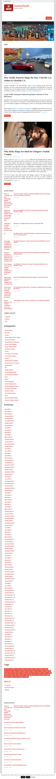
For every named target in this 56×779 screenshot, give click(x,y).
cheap (31, 669)
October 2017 (8, 599)
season (49, 672)
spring (19, 674)
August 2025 (8, 425)
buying (27, 669)
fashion (14, 670)
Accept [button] (23, 777)
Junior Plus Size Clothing (11, 374)
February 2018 (8, 590)
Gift (6, 367)
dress (6, 670)
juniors (14, 672)
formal (29, 670)
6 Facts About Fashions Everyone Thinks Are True (17, 738)
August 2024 (8, 446)
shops (11, 674)
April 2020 (7, 534)
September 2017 (9, 602)
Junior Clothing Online (10, 372)
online (34, 672)
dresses (10, 670)
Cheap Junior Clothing (11, 344)
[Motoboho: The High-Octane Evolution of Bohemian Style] (8, 223)
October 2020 (8, 520)
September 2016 (9, 629)
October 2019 (8, 548)
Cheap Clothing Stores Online (12, 337)
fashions (19, 670)
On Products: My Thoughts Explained (14, 722)
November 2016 (9, 625)
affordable (13, 669)
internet (6, 672)
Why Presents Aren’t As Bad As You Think (15, 727)
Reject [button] (28, 777)
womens (26, 676)
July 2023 (7, 476)
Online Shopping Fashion (11, 386)
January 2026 (8, 418)
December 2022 (9, 481)
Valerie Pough (16, 83)
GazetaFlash (21, 6)
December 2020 (9, 516)
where (16, 676)
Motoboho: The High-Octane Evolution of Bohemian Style (28, 223)
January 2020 (8, 541)
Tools (6, 395)
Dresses (7, 358)
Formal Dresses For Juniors (12, 363)
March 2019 (8, 564)
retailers (45, 672)
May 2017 (7, 611)
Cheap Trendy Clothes (10, 346)
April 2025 (7, 434)
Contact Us (8, 685)
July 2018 (7, 583)
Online (6, 379)
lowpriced (24, 672)
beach (18, 669)
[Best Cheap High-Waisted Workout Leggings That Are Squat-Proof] (8, 277)
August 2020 (8, 525)
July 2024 (7, 448)
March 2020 (8, 537)
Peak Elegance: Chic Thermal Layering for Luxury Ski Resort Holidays (32, 300)
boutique (23, 669)
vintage (47, 674)
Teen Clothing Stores (10, 393)
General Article (8, 365)
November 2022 (9, 483)
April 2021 (7, 506)
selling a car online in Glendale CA (30, 91)
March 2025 (8, 437)
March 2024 (8, 458)
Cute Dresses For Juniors (11, 353)
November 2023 (9, 467)
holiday (42, 670)
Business (7, 332)
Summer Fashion (9, 390)
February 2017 (8, 618)
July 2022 (7, 492)
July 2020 (7, 527)
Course (7, 351)
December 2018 (9, 571)
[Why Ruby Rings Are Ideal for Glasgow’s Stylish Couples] (28, 135)
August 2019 (8, 553)
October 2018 (8, 576)
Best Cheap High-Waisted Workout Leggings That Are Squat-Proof (31, 277)
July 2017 (7, 606)
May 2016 (7, 639)
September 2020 (9, 523)
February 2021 (8, 511)
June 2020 (7, 530)
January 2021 (8, 513)
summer (31, 674)
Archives (7, 319)
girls (38, 670)
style (27, 674)
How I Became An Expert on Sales (13, 754)
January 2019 (8, 569)
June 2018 (7, 585)
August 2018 (8, 581)
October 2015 (8, 655)
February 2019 (8, 567)
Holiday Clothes (9, 370)
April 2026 (7, 411)
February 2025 (8, 439)
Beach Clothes (8, 330)
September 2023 (9, 472)
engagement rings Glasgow (21, 159)
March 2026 (8, 413)
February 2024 (8, 460)
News (5, 75)
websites (6, 676)
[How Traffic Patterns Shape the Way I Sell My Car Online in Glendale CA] (28, 61)
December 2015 (9, 650)
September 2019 (9, 551)
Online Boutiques (9, 381)
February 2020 (8, 539)
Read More (44, 112)
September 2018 (9, 578)
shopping (7, 674)
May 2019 (7, 560)
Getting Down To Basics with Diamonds (14, 749)
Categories (7, 316)
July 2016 (7, 634)
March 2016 (8, 643)
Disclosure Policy (9, 687)
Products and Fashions (11, 388)
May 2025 (7, 432)
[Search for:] (40, 18)
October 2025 (8, 423)
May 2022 (7, 497)
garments (34, 670)
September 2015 (9, 657)
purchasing (39, 672)
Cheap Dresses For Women (12, 342)
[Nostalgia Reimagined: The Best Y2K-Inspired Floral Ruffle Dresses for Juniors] (8, 241)
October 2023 (8, 469)
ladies (19, 672)
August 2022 (8, 490)
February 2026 (8, 416)
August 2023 (8, 474)
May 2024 (7, 453)
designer (45, 669)
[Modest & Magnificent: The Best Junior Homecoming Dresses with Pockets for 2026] (8, 210)
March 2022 (8, 499)
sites (15, 674)
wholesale (21, 676)
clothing (40, 669)
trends (39, 674)
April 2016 (7, 641)
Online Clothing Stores (11, 384)
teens (35, 674)
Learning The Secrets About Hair (12, 759)
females (24, 670)
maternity (29, 672)
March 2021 (8, 509)
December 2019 (9, 544)
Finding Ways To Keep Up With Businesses (15, 765)
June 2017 (7, 609)
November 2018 (9, 574)
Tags (6, 321)
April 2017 (7, 613)
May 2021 (7, 504)
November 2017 (9, 597)
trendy (43, 674)
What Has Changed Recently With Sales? (14, 733)
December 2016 (9, 622)
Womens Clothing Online (11, 397)
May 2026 (7, 409)
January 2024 (8, 462)
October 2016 (8, 627)
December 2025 (9, 420)
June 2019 (7, 557)
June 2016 (7, 636)
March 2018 (8, 588)
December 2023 (9, 465)
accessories (7, 669)
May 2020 (7, 532)
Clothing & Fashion (10, 349)
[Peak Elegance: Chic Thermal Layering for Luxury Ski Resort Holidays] (8, 300)
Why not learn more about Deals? (12, 743)
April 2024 (7, 455)
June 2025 (7, 430)
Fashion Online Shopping (11, 360)
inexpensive (47, 670)
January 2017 (8, 620)
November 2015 (9, 653)
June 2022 (7, 495)
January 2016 (8, 648)
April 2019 (7, 562)
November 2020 (9, 518)
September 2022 (9, 488)
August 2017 (8, 604)
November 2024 (9, 444)
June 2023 (7, 479)
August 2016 (8, 632)
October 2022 (8, 485)
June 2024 (7, 451)
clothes (35, 669)
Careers (7, 335)
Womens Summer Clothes (11, 400)
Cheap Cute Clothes (10, 339)
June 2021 (7, 502)
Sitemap (7, 689)
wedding (12, 676)
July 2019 (7, 555)
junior (10, 672)
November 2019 (9, 546)
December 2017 (9, 595)
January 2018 (8, 592)
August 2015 (8, 660)
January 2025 (8, 441)
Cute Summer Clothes (10, 356)
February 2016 (8, 646)
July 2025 (7, 427)
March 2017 (8, 616)
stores (23, 674)
